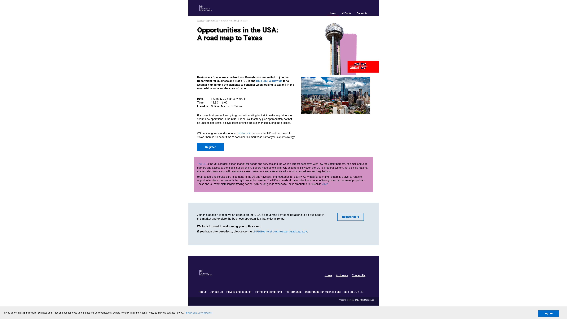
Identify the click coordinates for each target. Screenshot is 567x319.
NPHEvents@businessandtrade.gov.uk (280, 231)
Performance (293, 292)
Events (200, 20)
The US (201, 163)
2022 (325, 184)
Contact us (216, 292)
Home (333, 13)
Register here (350, 216)
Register (210, 147)
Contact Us (362, 13)
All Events (346, 13)
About (202, 292)
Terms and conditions (268, 292)
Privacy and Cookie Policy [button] (198, 312)
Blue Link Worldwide (269, 80)
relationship (244, 133)
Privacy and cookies (238, 292)
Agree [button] (549, 313)
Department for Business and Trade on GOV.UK (334, 292)
